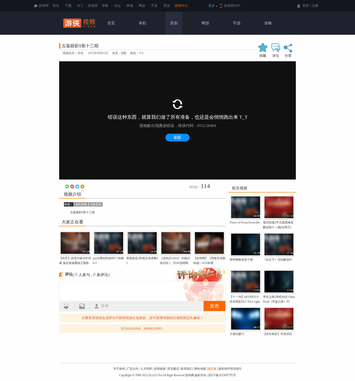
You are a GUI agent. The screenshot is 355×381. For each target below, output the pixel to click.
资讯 (55, 5)
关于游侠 (119, 368)
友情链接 (159, 368)
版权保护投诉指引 (230, 368)
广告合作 (132, 368)
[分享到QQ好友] (77, 186)
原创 (174, 23)
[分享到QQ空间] (82, 186)
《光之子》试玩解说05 (277, 259)
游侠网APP (232, 5)
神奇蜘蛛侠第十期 (241, 259)
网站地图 (200, 368)
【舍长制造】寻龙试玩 (277, 334)
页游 (166, 5)
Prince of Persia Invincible (245, 222)
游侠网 (43, 5)
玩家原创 (95, 204)
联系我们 (186, 368)
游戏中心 (181, 5)
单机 (142, 23)
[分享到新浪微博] (72, 186)
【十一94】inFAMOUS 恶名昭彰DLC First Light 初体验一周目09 (245, 301)
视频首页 (68, 53)
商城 (129, 5)
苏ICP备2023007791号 (222, 375)
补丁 (80, 5)
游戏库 (93, 5)
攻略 (105, 5)
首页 (111, 23)
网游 (142, 5)
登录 (105, 306)
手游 (154, 5)
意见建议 (173, 368)
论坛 (117, 5)
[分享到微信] (67, 186)
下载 (68, 5)
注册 (315, 5)
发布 (214, 306)
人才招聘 (146, 368)
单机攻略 (81, 204)
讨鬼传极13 (237, 334)
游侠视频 (80, 23)
